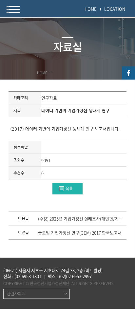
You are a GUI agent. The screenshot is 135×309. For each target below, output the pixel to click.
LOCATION (114, 9)
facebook (128, 73)
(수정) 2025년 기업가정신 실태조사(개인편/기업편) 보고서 (81, 219)
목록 (69, 188)
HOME (91, 9)
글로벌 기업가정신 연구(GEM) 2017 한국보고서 (80, 233)
